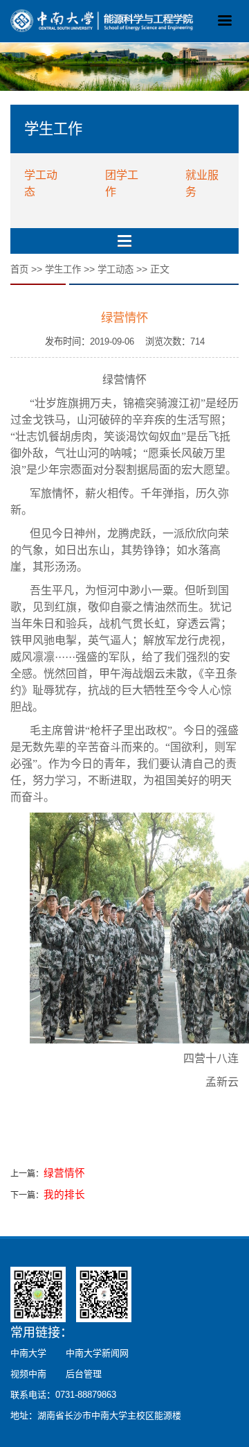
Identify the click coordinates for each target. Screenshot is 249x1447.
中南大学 (28, 1353)
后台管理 (84, 1374)
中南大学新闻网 (97, 1353)
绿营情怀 (64, 1173)
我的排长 (64, 1194)
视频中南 (28, 1374)
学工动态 (115, 269)
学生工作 (63, 269)
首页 (19, 269)
